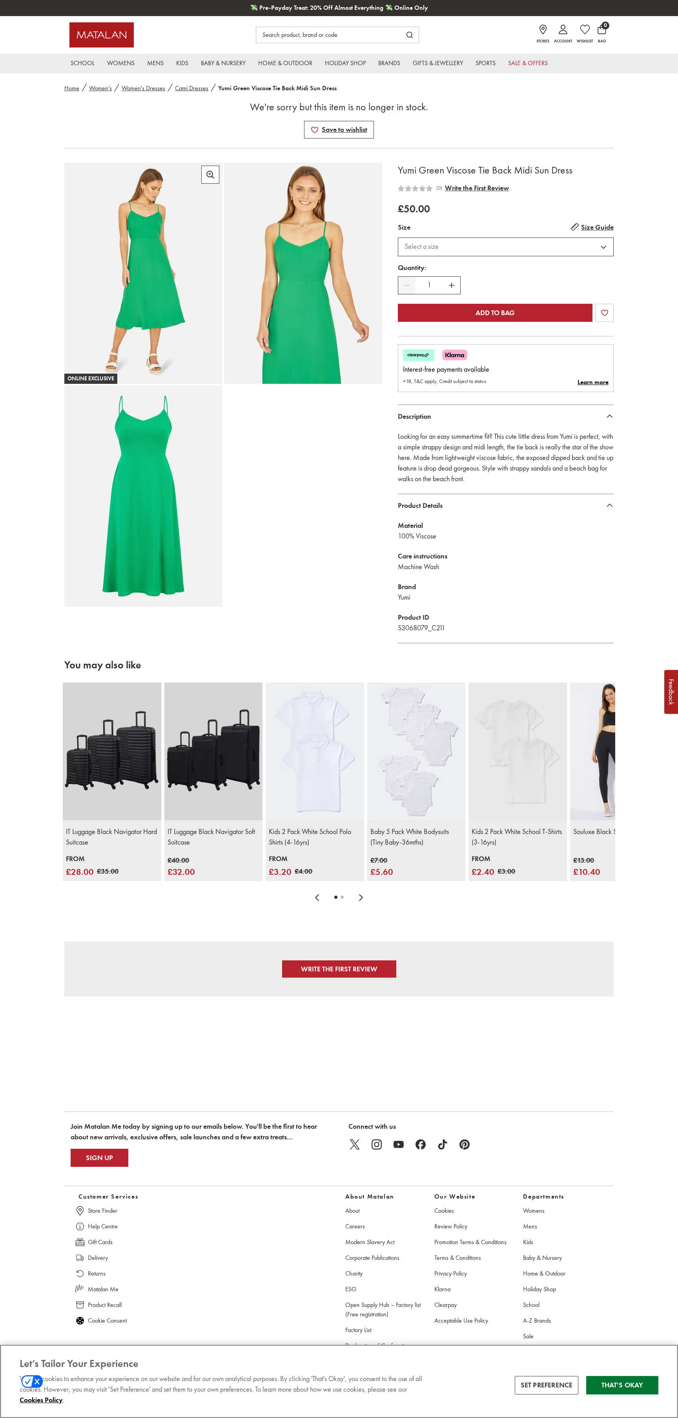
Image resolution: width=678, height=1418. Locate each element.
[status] (429, 285)
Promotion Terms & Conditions (470, 1242)
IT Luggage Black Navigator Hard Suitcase (111, 837)
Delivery (98, 1257)
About (352, 1210)
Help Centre (103, 1226)
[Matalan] (101, 34)
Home (71, 88)
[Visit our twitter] (354, 1144)
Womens (534, 1210)
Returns (97, 1273)
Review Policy (450, 1226)
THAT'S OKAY (622, 1385)
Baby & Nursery (542, 1257)
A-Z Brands (537, 1320)
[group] (92, 866)
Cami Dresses (191, 88)
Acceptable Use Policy (461, 1320)
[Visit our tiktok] (442, 1144)
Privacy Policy (450, 1273)
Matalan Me (103, 1289)
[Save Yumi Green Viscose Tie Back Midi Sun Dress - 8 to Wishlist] (315, 130)
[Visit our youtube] (398, 1144)
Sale (528, 1336)
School (531, 1305)
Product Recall (105, 1305)
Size (404, 227)
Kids (528, 1242)
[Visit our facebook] (420, 1144)
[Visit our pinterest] (464, 1144)
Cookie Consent (107, 1320)
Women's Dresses (143, 88)
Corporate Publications (372, 1257)
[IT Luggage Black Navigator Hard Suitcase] (112, 751)
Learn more (593, 382)
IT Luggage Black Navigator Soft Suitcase (211, 837)
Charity (354, 1273)
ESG (350, 1289)
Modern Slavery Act (369, 1242)
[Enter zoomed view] (210, 175)
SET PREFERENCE (547, 1385)
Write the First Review (477, 188)
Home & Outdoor (544, 1273)
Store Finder (102, 1210)
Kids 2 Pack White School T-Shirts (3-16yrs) (517, 837)
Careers (355, 1226)
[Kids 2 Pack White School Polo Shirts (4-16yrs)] (315, 751)
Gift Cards (100, 1242)
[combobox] (506, 246)
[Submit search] (409, 35)
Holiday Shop (539, 1289)
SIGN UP (99, 1157)
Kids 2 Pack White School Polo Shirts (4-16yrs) (310, 837)
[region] (339, 1381)
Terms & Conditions (457, 1257)
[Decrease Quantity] (407, 285)
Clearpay (445, 1305)
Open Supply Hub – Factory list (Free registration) (383, 1309)
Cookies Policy (41, 1400)
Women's (100, 88)
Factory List (358, 1330)
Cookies (444, 1210)
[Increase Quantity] (451, 285)
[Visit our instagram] (376, 1144)
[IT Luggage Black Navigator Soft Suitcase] (213, 751)
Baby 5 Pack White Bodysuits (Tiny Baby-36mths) (409, 837)
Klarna (442, 1289)
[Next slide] (361, 897)
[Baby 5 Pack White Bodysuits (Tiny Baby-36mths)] (416, 751)
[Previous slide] (317, 897)
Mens (530, 1226)
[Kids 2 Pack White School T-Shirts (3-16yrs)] (517, 751)
